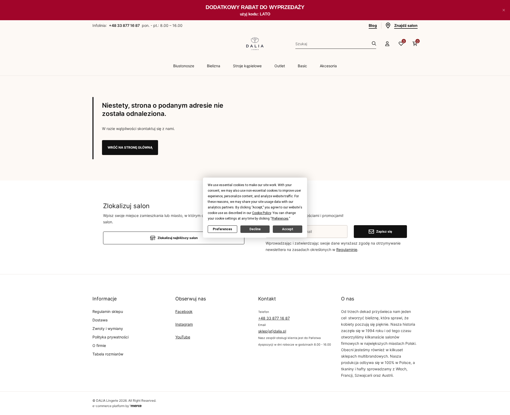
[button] (503, 10)
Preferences (222, 229)
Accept (287, 229)
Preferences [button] (280, 218)
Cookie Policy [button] (261, 213)
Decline (255, 229)
